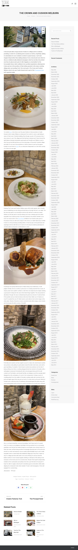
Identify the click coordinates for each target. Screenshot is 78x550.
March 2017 (54, 298)
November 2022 (55, 147)
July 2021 (53, 182)
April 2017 (53, 296)
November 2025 (55, 76)
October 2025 (54, 79)
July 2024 (53, 104)
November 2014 (55, 351)
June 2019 (53, 236)
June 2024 (53, 106)
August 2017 (54, 287)
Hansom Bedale (18, 511)
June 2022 (53, 156)
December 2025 (55, 74)
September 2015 (55, 330)
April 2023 (53, 136)
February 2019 (54, 246)
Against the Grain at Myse (41, 521)
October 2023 (54, 122)
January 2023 (54, 143)
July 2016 (53, 317)
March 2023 (54, 138)
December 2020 (55, 195)
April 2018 (53, 268)
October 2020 (54, 200)
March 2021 (54, 191)
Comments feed (55, 397)
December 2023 (55, 117)
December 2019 (55, 223)
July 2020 (53, 207)
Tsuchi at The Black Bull (17, 531)
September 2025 (55, 81)
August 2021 (54, 179)
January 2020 (54, 220)
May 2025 (53, 90)
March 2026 (54, 72)
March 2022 (54, 163)
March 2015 (54, 344)
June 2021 (53, 184)
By (25, 476)
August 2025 (54, 83)
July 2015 (53, 335)
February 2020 (54, 218)
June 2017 (53, 291)
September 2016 (55, 312)
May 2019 (53, 239)
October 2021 (54, 175)
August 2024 (54, 101)
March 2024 (54, 113)
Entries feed (54, 395)
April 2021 (53, 188)
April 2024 (53, 111)
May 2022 (53, 159)
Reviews (7, 28)
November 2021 (55, 172)
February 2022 (54, 166)
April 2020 (53, 214)
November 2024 (55, 97)
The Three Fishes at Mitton (41, 512)
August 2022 (54, 152)
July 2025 (53, 85)
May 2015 (53, 339)
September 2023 (55, 124)
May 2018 (53, 266)
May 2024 (53, 108)
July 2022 (53, 154)
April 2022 (53, 161)
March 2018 (54, 271)
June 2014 (53, 362)
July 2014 (53, 360)
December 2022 (55, 145)
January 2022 (54, 168)
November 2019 (55, 225)
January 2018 (54, 275)
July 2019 (53, 234)
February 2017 (54, 300)
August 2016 (54, 314)
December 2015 (55, 323)
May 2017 (53, 294)
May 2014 (53, 365)
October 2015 (54, 328)
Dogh (17, 146)
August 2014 (54, 358)
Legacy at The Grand (40, 531)
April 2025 (53, 92)
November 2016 (55, 307)
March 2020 (54, 216)
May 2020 (53, 211)
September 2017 (55, 284)
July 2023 (53, 129)
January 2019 (54, 248)
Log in (52, 392)
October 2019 (54, 227)
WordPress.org (54, 399)
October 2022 (54, 150)
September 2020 (55, 202)
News (52, 377)
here (10, 132)
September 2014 (55, 355)
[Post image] (8, 514)
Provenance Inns (39, 70)
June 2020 (53, 209)
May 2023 (53, 134)
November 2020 (55, 198)
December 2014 (55, 349)
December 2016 (55, 305)
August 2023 (54, 127)
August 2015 (54, 333)
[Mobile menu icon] (75, 4)
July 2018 (53, 262)
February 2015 (54, 346)
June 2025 (53, 88)
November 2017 (55, 280)
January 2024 (54, 115)
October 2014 (54, 353)
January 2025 (54, 95)
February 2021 (54, 193)
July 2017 (53, 289)
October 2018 (54, 255)
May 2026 (53, 69)
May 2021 (53, 186)
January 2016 (54, 321)
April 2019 (53, 241)
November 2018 (55, 252)
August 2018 (54, 259)
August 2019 (54, 232)
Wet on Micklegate (16, 521)
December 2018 (55, 250)
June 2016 (53, 319)
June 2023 (53, 131)
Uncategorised (54, 382)
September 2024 (55, 99)
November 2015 (55, 326)
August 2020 (54, 204)
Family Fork (54, 375)
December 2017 (55, 278)
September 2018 (55, 257)
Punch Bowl (21, 218)
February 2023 (54, 140)
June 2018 (53, 264)
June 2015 (53, 337)
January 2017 (54, 303)
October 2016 (54, 310)
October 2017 (54, 282)
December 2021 (55, 170)
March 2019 (54, 243)
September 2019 (55, 230)
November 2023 (55, 120)
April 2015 (53, 342)
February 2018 (54, 273)
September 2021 (55, 177)
